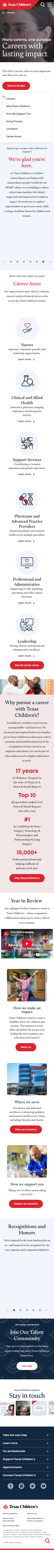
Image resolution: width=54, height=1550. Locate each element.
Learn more (10, 1443)
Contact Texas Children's (19, 1475)
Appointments (12, 1467)
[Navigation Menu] (49, 4)
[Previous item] (4, 262)
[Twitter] (33, 1486)
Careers (10, 99)
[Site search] (42, 4)
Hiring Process (14, 121)
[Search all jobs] (47, 1540)
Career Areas (13, 136)
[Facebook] (10, 1486)
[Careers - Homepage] (20, 4)
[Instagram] (21, 1486)
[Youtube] (43, 1486)
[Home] (3, 12)
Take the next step (15, 1435)
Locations (12, 129)
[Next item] (49, 262)
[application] (27, 943)
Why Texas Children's (18, 106)
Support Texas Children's (19, 1459)
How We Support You (18, 114)
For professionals (14, 1451)
